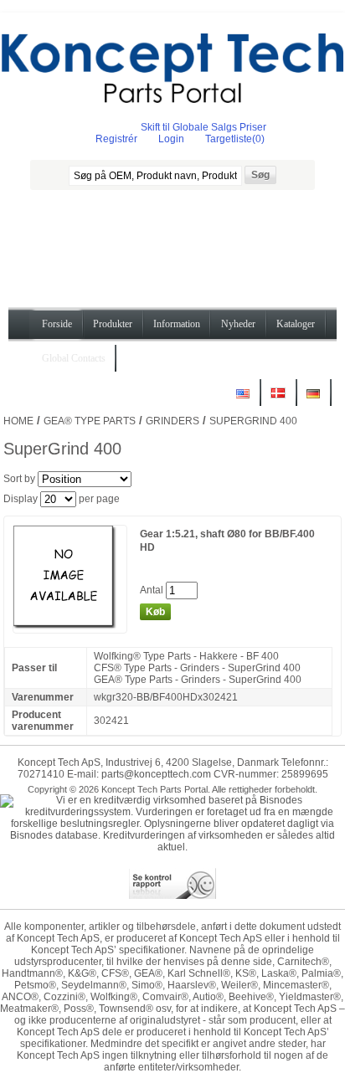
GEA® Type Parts (90, 421)
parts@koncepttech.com (156, 774)
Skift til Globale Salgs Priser (203, 127)
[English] (243, 399)
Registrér (116, 139)
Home (18, 421)
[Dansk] (278, 399)
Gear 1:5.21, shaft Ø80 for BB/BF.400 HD (227, 540)
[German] (313, 399)
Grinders (172, 421)
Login (171, 139)
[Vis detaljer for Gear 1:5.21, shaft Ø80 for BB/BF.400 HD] (69, 627)
